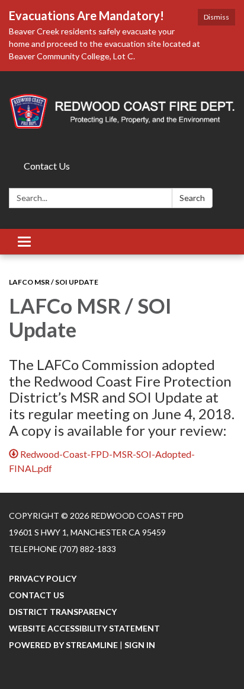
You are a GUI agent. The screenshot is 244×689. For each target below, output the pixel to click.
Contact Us (47, 165)
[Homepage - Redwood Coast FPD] (122, 113)
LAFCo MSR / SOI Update (53, 281)
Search (192, 198)
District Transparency (63, 612)
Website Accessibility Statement (84, 628)
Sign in (139, 645)
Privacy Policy (42, 578)
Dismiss (216, 16)
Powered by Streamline (63, 645)
